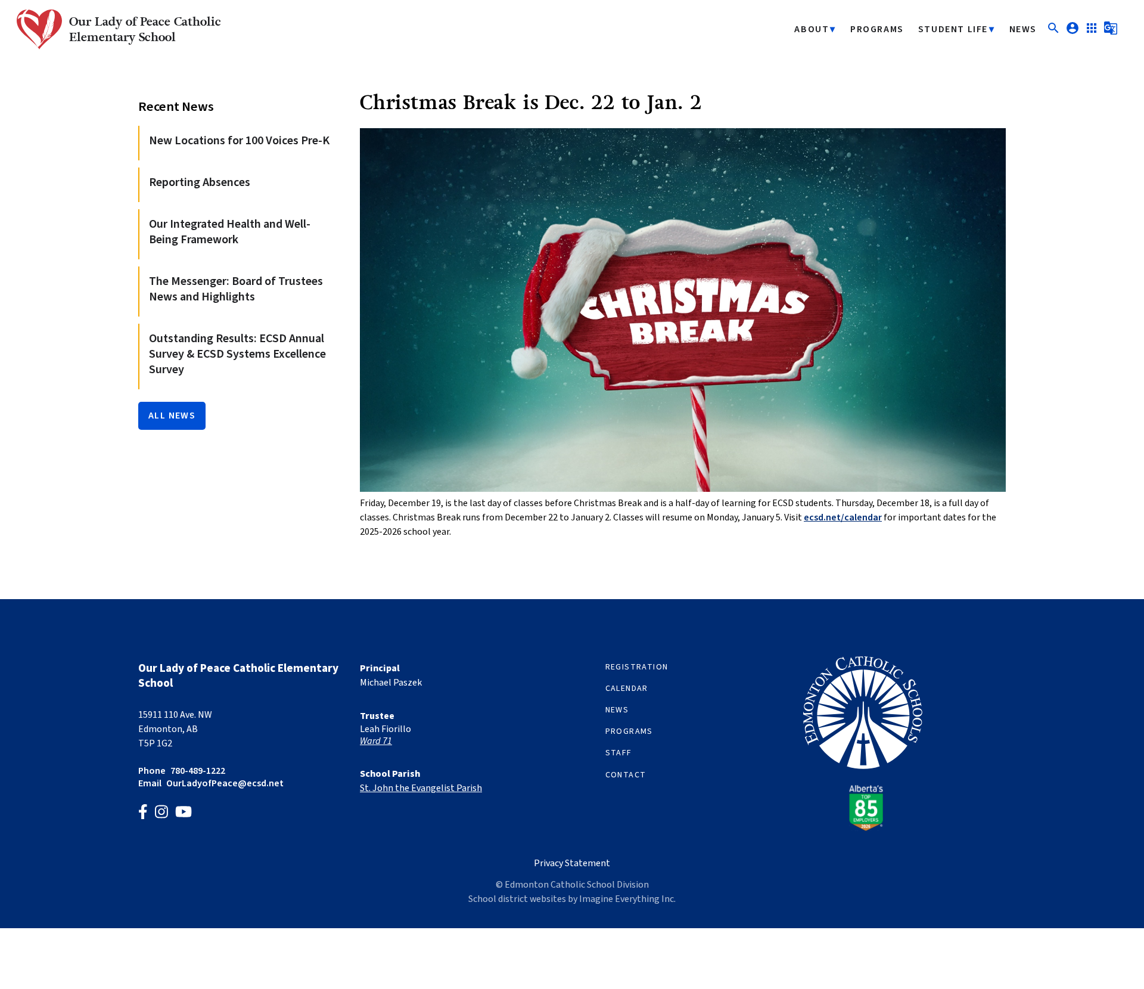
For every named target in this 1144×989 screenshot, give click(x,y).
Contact (625, 775)
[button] (1053, 32)
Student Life (953, 29)
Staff (618, 753)
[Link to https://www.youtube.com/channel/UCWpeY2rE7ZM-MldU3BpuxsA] (183, 813)
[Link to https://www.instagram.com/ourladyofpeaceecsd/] (161, 813)
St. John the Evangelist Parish (421, 788)
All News (171, 415)
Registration (637, 667)
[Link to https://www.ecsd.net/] (862, 828)
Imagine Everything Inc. (627, 899)
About (811, 29)
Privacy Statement (572, 863)
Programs (877, 29)
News (1023, 29)
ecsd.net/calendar (843, 517)
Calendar (626, 689)
